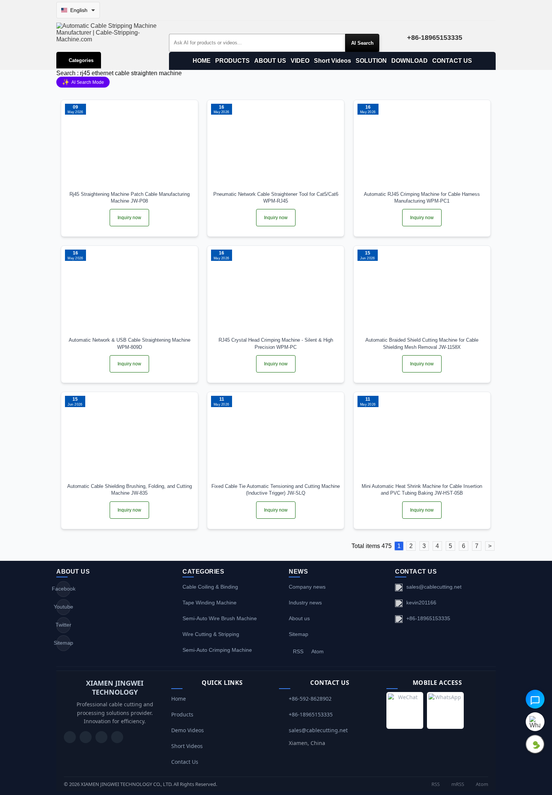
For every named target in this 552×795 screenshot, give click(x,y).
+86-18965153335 (428, 618)
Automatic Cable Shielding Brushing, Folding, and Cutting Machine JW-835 (129, 489)
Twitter (63, 625)
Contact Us (184, 761)
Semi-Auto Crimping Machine (217, 650)
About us (299, 618)
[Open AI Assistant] (535, 699)
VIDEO (300, 61)
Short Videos (332, 61)
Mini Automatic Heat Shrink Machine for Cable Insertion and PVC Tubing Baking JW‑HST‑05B (422, 489)
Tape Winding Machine (209, 603)
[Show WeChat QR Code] (535, 744)
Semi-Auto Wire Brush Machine (219, 618)
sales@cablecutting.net (434, 587)
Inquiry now (129, 217)
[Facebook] (86, 737)
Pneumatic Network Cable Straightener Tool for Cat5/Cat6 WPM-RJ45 (275, 197)
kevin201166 (421, 603)
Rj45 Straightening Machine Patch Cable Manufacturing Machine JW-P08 (129, 197)
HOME (202, 61)
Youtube (63, 607)
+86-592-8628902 (310, 698)
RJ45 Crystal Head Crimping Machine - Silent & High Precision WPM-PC (276, 343)
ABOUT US (270, 61)
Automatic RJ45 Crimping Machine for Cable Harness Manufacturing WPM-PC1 (422, 197)
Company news (307, 587)
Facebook (63, 589)
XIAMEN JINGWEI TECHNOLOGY (114, 687)
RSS (298, 651)
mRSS (457, 784)
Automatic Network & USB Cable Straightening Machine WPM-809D (129, 343)
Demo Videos (187, 730)
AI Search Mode (83, 82)
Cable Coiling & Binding (210, 587)
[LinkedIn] (101, 737)
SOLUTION (371, 61)
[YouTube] (70, 737)
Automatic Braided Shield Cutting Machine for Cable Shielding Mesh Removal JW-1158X (421, 343)
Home (178, 698)
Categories (81, 60)
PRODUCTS (232, 61)
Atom (317, 651)
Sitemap (63, 643)
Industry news (305, 603)
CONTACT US (452, 61)
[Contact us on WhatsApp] (535, 721)
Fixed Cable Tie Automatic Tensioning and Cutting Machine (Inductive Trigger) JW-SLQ (275, 489)
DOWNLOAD (409, 61)
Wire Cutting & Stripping (210, 634)
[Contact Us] (117, 737)
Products (182, 714)
